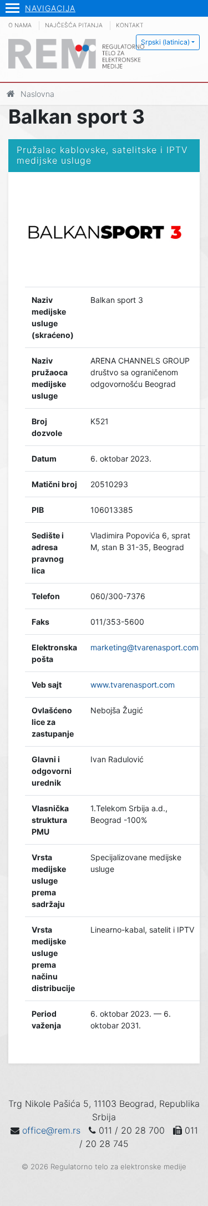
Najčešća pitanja (74, 25)
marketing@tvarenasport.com (144, 647)
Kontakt (130, 25)
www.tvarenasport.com (132, 684)
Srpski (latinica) (165, 42)
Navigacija (50, 8)
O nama (20, 25)
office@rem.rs (51, 1130)
